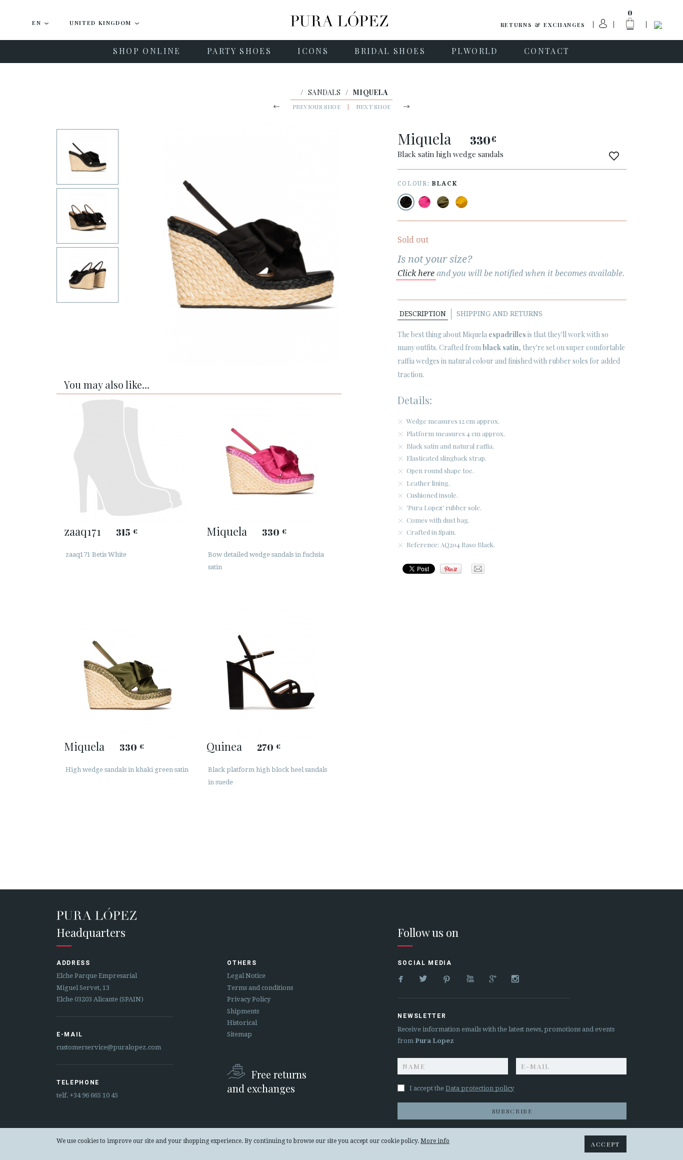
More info (435, 1140)
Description (423, 314)
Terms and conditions (260, 987)
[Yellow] (461, 202)
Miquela (226, 531)
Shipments (243, 1011)
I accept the (462, 1088)
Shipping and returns (499, 314)
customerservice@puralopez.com (108, 1047)
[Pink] (424, 202)
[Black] (406, 202)
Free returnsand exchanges (266, 1081)
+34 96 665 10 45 (94, 1095)
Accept (605, 1144)
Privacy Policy (248, 999)
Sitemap (239, 1034)
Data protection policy (480, 1088)
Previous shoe (316, 107)
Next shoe (373, 107)
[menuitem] (146, 51)
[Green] (443, 202)
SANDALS (324, 92)
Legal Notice (246, 975)
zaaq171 (82, 531)
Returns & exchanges (543, 25)
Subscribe (512, 1111)
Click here (416, 273)
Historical (242, 1022)
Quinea (224, 746)
